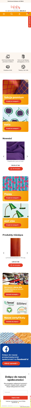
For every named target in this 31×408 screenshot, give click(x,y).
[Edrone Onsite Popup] (15, 204)
